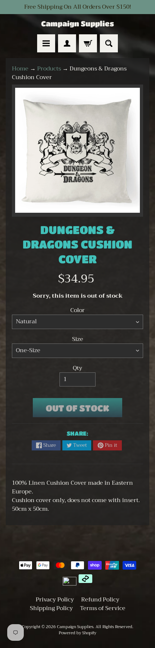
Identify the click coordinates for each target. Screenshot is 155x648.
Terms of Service (102, 608)
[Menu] (46, 43)
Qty (77, 368)
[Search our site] (109, 43)
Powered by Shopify (77, 633)
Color (77, 310)
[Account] (67, 43)
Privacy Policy (55, 599)
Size (77, 339)
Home (20, 69)
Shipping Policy (51, 608)
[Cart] (88, 43)
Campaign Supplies (77, 23)
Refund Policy (100, 599)
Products (49, 69)
